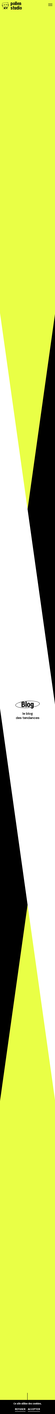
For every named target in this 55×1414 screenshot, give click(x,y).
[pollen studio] (5, 5)
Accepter (34, 1409)
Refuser (20, 1409)
